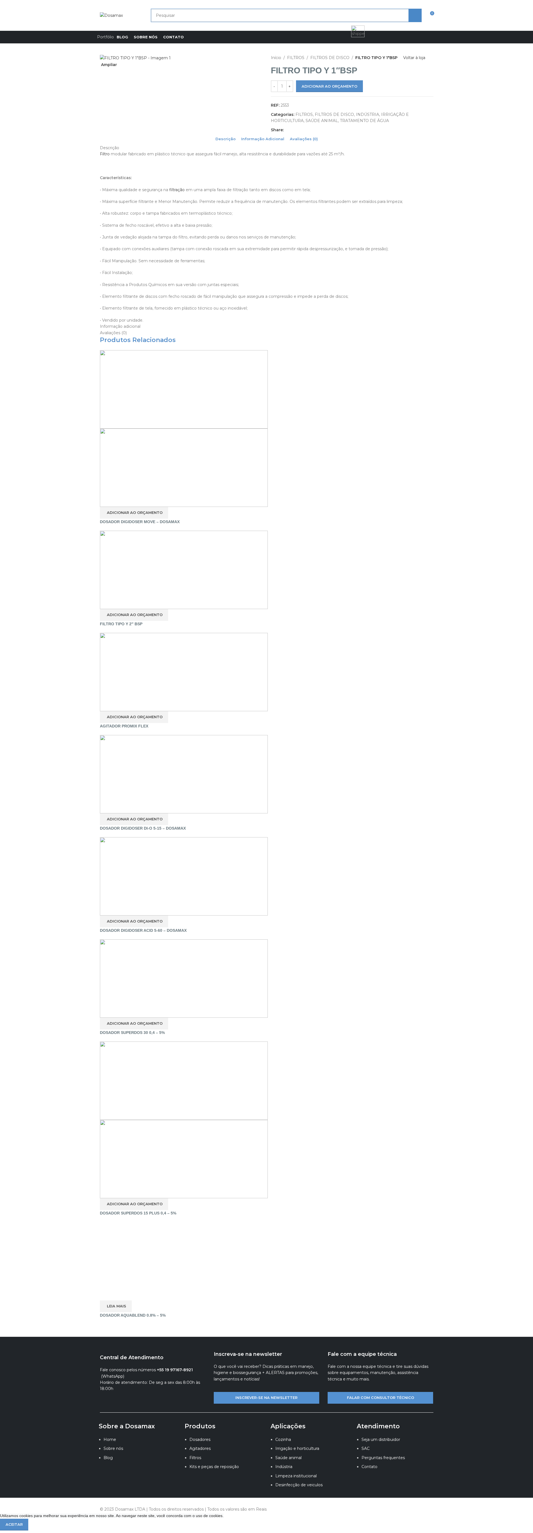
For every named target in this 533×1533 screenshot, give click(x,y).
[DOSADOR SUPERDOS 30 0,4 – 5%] (184, 977)
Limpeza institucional (296, 1475)
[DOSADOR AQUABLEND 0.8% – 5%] (184, 1260)
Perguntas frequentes (383, 1457)
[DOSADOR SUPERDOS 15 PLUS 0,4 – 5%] (184, 1080)
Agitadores (200, 1448)
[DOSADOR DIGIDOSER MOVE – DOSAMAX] (184, 388)
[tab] (225, 139)
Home (110, 1439)
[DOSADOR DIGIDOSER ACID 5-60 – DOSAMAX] (184, 875)
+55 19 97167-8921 (175, 1369)
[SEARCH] (414, 15)
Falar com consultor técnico (380, 1397)
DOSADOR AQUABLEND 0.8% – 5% (133, 1315)
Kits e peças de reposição (214, 1466)
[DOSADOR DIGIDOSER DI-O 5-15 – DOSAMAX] (184, 773)
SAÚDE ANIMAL (322, 120)
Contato (369, 1466)
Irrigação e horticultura (297, 1448)
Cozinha (283, 1439)
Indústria (283, 1466)
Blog (108, 1457)
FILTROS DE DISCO (329, 57)
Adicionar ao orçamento (329, 86)
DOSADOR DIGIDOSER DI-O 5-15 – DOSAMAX (143, 828)
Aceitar (14, 1524)
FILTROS (295, 57)
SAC (365, 1448)
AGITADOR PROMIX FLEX (124, 726)
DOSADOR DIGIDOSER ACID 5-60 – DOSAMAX (143, 930)
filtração (177, 189)
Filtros (195, 1457)
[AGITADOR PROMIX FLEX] (184, 671)
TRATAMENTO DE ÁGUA (364, 120)
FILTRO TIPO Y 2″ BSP (121, 624)
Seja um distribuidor (380, 1439)
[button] (134, 513)
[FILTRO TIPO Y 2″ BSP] (184, 569)
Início (276, 57)
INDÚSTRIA (367, 114)
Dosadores (199, 1439)
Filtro (105, 153)
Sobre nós (113, 1448)
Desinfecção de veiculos (299, 1484)
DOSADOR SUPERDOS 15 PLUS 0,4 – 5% (138, 1213)
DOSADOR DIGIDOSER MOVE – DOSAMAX (140, 521)
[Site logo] (111, 15)
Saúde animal (288, 1457)
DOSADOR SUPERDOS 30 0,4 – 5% (132, 1032)
